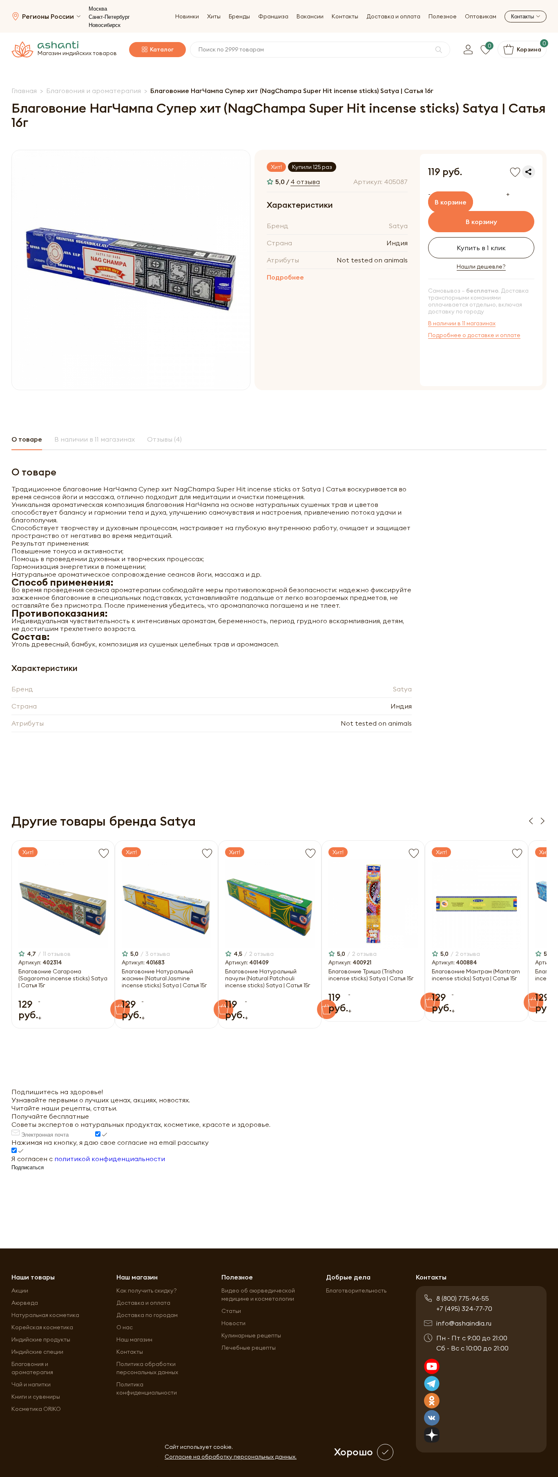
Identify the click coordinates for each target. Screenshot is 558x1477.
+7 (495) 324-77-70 (464, 1308)
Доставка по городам (147, 1315)
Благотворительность (356, 1290)
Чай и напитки (31, 1384)
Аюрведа (24, 1302)
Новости (233, 1323)
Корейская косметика (42, 1327)
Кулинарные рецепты (251, 1335)
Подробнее (285, 277)
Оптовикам (480, 16)
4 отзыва (305, 182)
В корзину (481, 222)
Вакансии (310, 16)
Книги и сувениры (35, 1396)
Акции (19, 1290)
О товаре (26, 439)
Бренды (239, 16)
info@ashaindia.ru (463, 1323)
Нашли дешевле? (481, 266)
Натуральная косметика (45, 1315)
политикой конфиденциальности (109, 1159)
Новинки (187, 16)
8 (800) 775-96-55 (462, 1298)
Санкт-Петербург (109, 17)
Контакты (345, 16)
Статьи (231, 1311)
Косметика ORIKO (36, 1409)
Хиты (214, 16)
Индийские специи (37, 1351)
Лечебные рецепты (248, 1347)
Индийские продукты (40, 1339)
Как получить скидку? (146, 1290)
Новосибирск (105, 25)
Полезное (443, 16)
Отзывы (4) (164, 439)
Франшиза (273, 16)
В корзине (450, 202)
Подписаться (27, 1167)
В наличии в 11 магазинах (462, 323)
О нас (124, 1327)
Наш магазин (134, 1339)
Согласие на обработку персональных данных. (231, 1456)
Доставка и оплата (393, 16)
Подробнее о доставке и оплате (474, 335)
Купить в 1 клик (481, 248)
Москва (98, 9)
